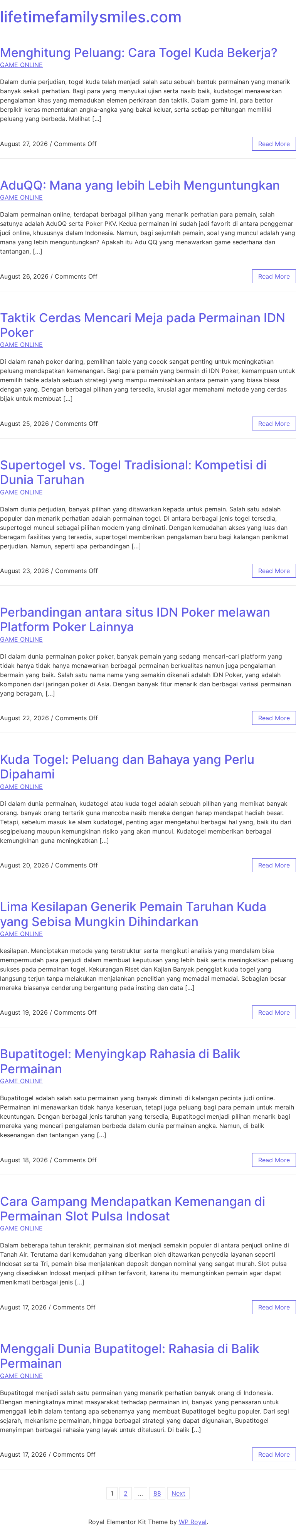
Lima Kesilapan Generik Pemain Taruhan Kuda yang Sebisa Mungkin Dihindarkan (133, 914)
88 (157, 1493)
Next (178, 1493)
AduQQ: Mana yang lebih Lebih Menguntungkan (140, 185)
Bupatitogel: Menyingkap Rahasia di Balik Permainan (120, 1061)
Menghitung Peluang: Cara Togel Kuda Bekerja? (139, 52)
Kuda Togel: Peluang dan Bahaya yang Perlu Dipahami (127, 767)
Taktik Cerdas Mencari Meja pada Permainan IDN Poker (142, 325)
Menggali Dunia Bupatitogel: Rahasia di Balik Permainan (129, 1356)
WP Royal (193, 1522)
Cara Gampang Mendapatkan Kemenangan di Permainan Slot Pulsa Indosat (132, 1209)
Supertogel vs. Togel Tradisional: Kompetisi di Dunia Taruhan (133, 472)
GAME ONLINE (21, 65)
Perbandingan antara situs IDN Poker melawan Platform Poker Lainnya (135, 619)
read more (274, 144)
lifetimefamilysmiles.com (91, 16)
